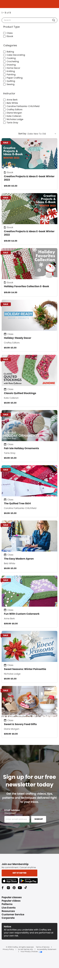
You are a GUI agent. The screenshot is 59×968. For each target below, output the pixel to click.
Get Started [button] (19, 872)
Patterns (7, 904)
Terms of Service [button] (42, 947)
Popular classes (12, 897)
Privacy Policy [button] (8, 949)
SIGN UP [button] (38, 819)
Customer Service (13, 914)
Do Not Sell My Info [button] (25, 949)
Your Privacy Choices (29, 952)
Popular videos (11, 901)
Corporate (8, 918)
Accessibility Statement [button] (46, 949)
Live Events (9, 907)
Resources (8, 911)
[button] (53, 20)
